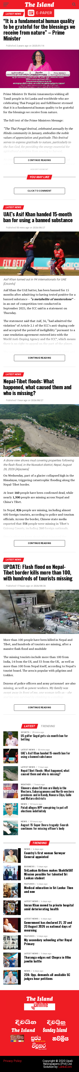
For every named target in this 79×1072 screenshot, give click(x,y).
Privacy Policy (12, 1061)
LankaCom (65, 1067)
